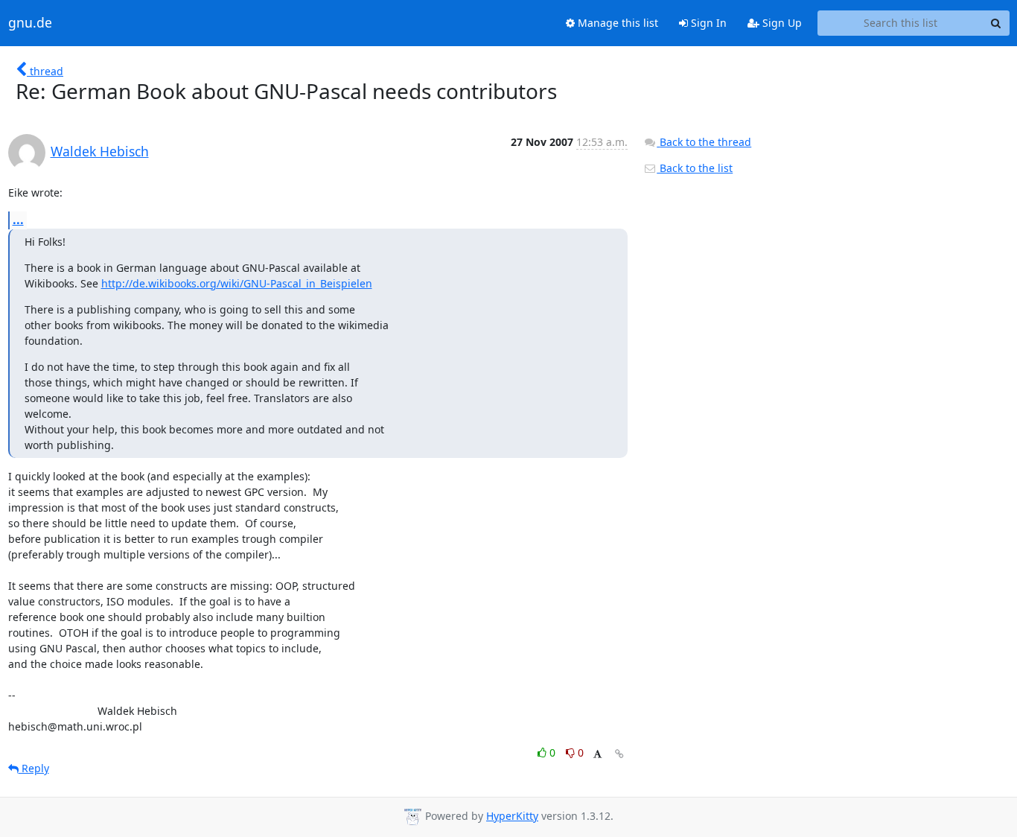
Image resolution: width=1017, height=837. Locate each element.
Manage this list (616, 23)
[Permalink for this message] (619, 754)
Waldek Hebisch (100, 151)
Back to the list (695, 168)
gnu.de (30, 23)
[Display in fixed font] (597, 755)
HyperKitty (512, 816)
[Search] (996, 23)
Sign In (707, 23)
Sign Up (780, 23)
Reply (34, 768)
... (18, 219)
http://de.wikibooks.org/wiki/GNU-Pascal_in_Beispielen (236, 283)
